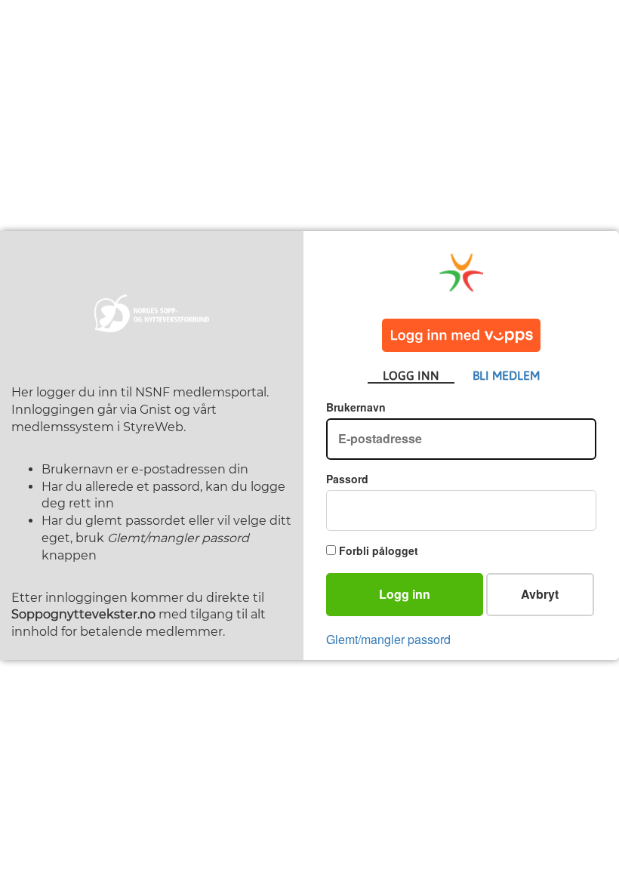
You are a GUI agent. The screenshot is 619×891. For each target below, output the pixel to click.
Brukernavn (356, 407)
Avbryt (540, 594)
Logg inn (404, 594)
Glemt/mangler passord (388, 639)
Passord (347, 478)
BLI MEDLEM (506, 375)
